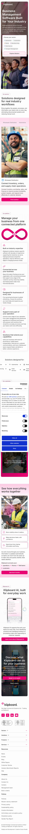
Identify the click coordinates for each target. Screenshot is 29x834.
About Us (4, 779)
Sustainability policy (7, 807)
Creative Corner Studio (21, 829)
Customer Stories (6, 765)
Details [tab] (11, 388)
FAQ (2, 771)
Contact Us (4, 782)
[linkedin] (12, 715)
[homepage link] (7, 4)
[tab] (9, 123)
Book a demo (5, 790)
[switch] (25, 421)
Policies (3, 799)
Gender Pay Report (7, 819)
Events (3, 756)
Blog (2, 759)
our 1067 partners (12, 396)
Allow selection (14, 443)
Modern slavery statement (9, 801)
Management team (7, 788)
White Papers (5, 762)
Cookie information (7, 810)
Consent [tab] (4, 388)
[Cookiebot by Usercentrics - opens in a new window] (20, 384)
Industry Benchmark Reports (10, 768)
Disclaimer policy (6, 816)
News (3, 754)
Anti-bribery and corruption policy (11, 813)
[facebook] (3, 715)
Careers (3, 785)
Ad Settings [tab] (18, 388)
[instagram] (7, 715)
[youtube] (16, 715)
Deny (14, 448)
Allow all (14, 438)
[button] (26, 4)
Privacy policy (5, 804)
